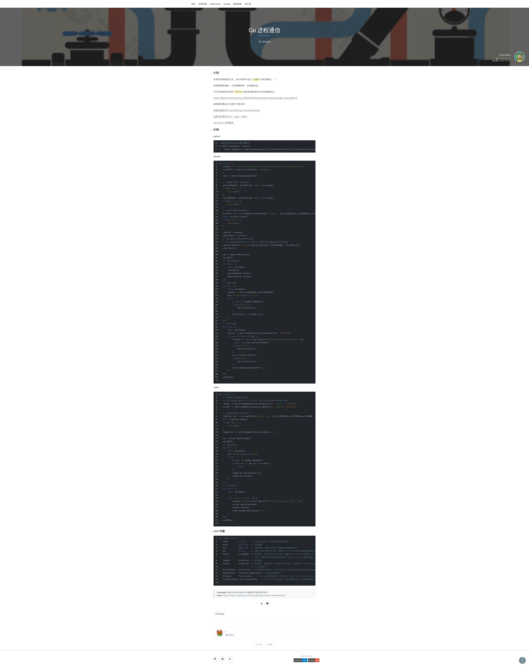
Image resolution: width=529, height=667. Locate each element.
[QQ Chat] (215, 659)
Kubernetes (215, 4)
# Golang (219, 614)
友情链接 (237, 4)
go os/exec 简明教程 (224, 122)
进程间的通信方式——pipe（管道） (231, 116)
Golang (226, 4)
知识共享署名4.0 (239, 592)
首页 (193, 4)
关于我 (247, 4)
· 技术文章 (266, 41)
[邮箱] (222, 659)
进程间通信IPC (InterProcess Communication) (237, 110)
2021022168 (306, 656)
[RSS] (230, 659)
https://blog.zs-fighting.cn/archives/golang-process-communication (254, 595)
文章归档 (202, 4)
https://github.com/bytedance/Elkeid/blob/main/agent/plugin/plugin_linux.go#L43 (255, 98)
